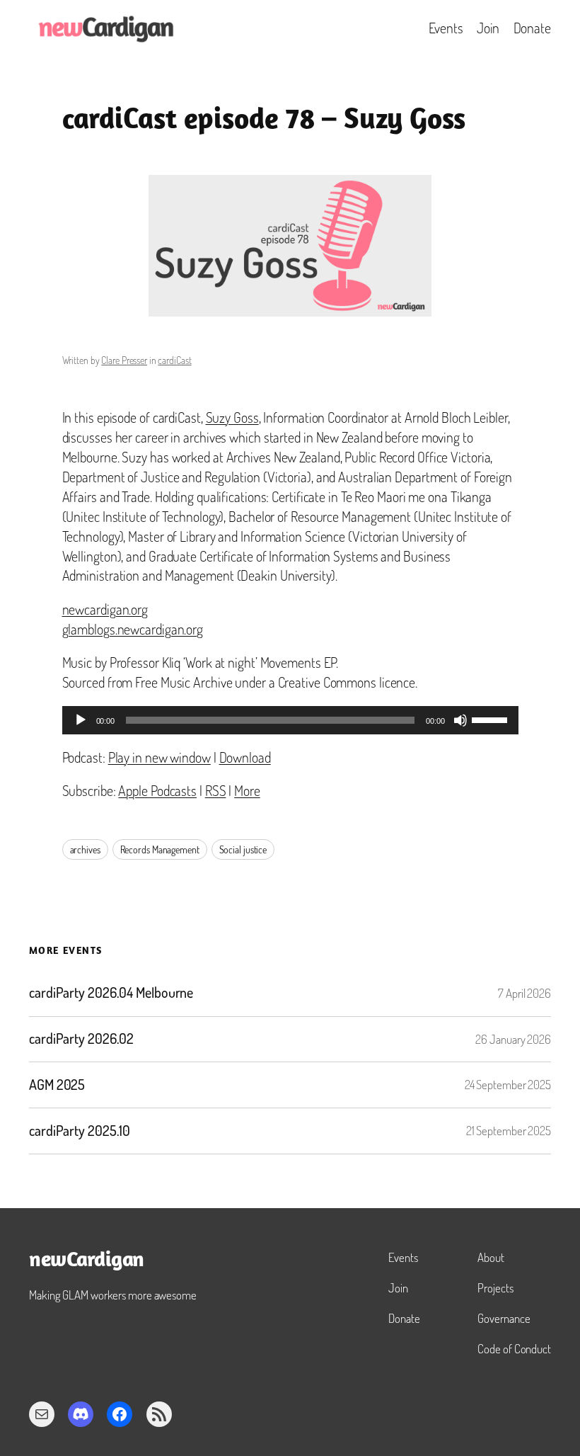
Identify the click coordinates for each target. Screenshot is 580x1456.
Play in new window (159, 757)
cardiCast (174, 360)
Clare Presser (124, 360)
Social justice (243, 849)
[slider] (491, 719)
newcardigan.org (105, 609)
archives (85, 849)
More (247, 791)
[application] (290, 720)
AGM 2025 (57, 1085)
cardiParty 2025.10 (79, 1131)
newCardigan (86, 1261)
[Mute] (460, 720)
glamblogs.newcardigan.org (133, 629)
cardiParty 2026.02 (81, 1039)
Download (245, 757)
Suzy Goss (232, 417)
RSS (215, 791)
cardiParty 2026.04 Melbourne (111, 993)
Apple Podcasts (157, 791)
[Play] (81, 720)
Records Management (159, 849)
